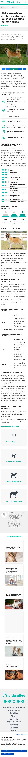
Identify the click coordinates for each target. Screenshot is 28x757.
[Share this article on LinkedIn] (22, 69)
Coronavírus (14, 710)
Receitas (14, 728)
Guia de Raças (22, 7)
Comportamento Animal (12, 543)
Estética (14, 713)
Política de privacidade (21, 734)
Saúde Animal (9, 637)
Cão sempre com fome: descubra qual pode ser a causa (14, 642)
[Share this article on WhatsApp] (14, 69)
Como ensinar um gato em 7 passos (13, 547)
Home (2, 7)
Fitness (14, 716)
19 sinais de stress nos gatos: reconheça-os (13, 595)
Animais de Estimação (12, 7)
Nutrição (14, 725)
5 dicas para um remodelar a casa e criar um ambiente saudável (12, 570)
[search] (25, 2)
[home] (14, 2)
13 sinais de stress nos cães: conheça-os (13, 665)
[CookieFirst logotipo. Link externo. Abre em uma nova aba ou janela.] (1, 735)
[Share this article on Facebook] (6, 69)
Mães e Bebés (14, 722)
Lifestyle (14, 719)
